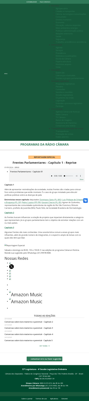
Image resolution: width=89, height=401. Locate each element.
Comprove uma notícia (65, 125)
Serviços (59, 50)
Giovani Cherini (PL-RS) (51, 202)
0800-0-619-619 (46, 383)
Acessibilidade (31, 2)
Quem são (60, 72)
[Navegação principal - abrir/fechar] (6, 72)
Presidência (61, 53)
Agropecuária (62, 8)
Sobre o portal (26, 399)
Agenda (59, 47)
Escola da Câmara (63, 58)
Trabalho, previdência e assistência (71, 42)
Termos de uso (41, 399)
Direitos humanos (63, 19)
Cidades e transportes (65, 11)
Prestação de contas (64, 134)
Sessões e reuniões (64, 92)
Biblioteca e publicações (66, 56)
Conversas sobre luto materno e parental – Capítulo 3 (29, 328)
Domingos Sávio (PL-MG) (50, 199)
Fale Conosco (45, 2)
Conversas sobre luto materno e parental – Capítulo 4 (29, 334)
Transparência (62, 131)
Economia (60, 22)
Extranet (64, 399)
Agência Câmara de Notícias (68, 111)
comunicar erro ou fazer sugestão (45, 359)
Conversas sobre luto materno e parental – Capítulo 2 (29, 322)
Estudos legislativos (64, 95)
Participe (59, 106)
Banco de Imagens (64, 120)
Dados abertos (62, 137)
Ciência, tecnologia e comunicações (71, 14)
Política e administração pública (69, 31)
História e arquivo (63, 64)
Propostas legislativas (65, 84)
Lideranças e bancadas (65, 75)
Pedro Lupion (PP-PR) (31, 202)
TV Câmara (60, 117)
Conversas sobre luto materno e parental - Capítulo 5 (29, 340)
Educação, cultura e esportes (68, 25)
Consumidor (61, 17)
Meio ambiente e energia (67, 28)
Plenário (59, 86)
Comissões (60, 89)
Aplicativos (54, 399)
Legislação (60, 100)
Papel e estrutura (63, 61)
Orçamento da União (65, 98)
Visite (58, 67)
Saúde (58, 36)
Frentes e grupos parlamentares (70, 78)
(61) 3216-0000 (51, 385)
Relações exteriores (64, 33)
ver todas (44, 345)
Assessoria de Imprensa (66, 123)
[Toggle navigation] (27, 72)
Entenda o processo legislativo (69, 103)
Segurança (60, 39)
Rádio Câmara (62, 114)
